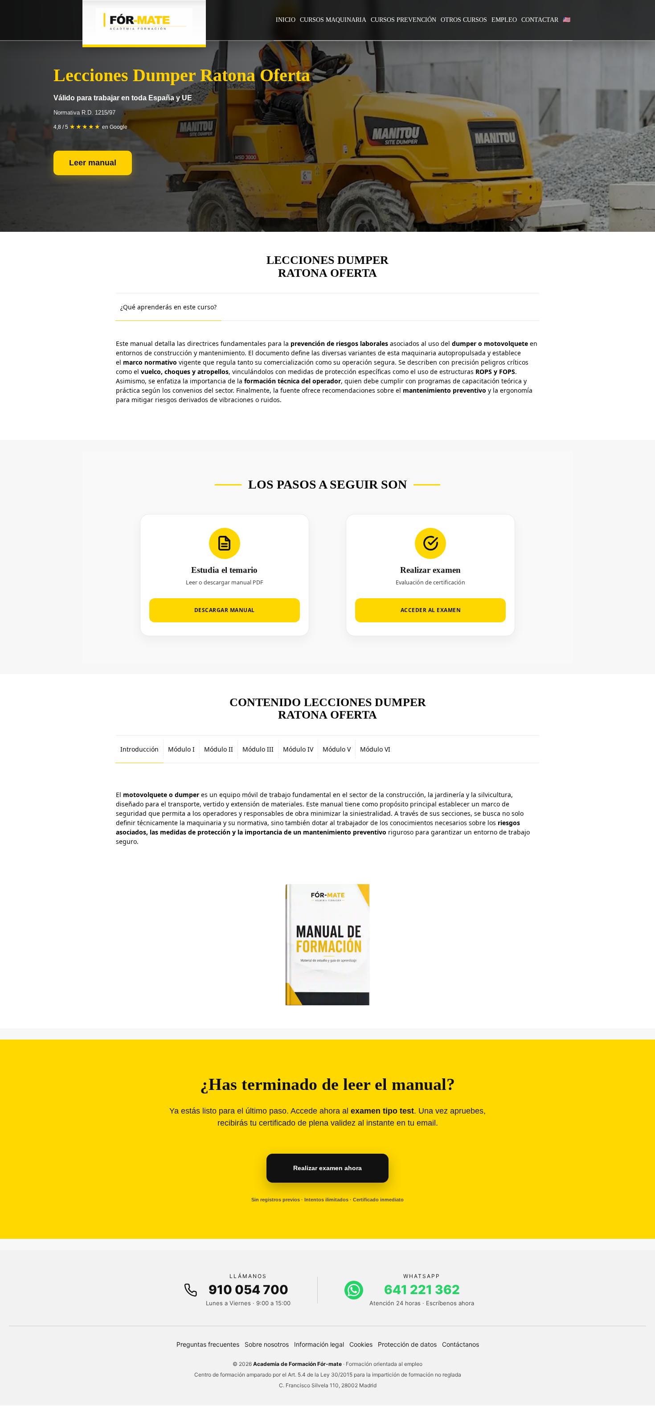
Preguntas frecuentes (207, 1344)
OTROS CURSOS (464, 19)
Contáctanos (460, 1344)
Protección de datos (407, 1344)
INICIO (285, 19)
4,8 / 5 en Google (90, 127)
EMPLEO (504, 19)
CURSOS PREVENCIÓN (403, 19)
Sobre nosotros (267, 1344)
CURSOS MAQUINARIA (333, 19)
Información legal (319, 1344)
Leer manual (92, 162)
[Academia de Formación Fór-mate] (144, 22)
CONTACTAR (539, 19)
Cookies (361, 1344)
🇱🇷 (566, 19)
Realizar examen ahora (327, 1168)
